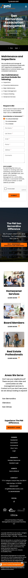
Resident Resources (14, 460)
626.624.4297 (14, 1)
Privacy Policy (23, 536)
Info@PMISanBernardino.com (14, 489)
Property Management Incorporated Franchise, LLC (14, 522)
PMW (9, 536)
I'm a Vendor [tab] (9, 124)
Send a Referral (14, 471)
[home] (8, 6)
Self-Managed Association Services (14, 245)
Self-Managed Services (16, 48)
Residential (14, 440)
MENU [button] (26, 7)
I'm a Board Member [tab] (12, 119)
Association (14, 443)
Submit (14, 195)
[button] (14, 501)
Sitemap (15, 536)
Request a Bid (14, 427)
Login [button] (14, 451)
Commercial (14, 445)
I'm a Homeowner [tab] (11, 121)
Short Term (14, 448)
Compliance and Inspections (11, 48)
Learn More (12, 298)
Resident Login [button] (14, 463)
